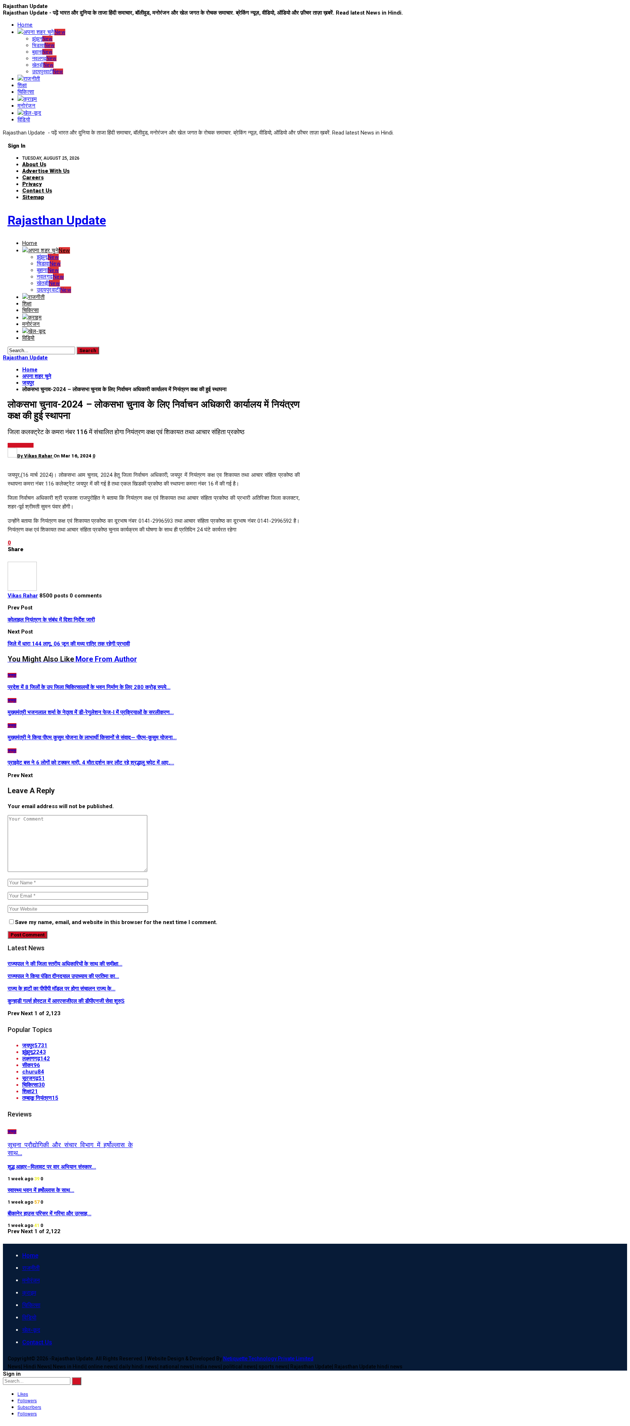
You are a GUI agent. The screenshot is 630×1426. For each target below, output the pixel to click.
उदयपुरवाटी (47, 71)
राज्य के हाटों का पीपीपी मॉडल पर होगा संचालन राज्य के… (62, 988)
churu (33, 1071)
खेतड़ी (43, 65)
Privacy (32, 184)
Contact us (37, 190)
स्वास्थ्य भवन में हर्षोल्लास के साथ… (41, 1190)
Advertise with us (46, 171)
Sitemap (33, 197)
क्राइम (30, 99)
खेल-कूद (32, 113)
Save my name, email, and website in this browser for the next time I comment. (116, 922)
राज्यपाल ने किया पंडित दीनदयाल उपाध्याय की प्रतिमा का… (63, 976)
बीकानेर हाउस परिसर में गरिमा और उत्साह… (50, 1213)
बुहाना (42, 52)
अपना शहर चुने (44, 32)
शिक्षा (22, 85)
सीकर (31, 1065)
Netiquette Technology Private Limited (268, 1358)
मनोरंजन (26, 105)
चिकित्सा (26, 92)
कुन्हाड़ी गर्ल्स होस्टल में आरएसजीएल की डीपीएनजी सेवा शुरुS (66, 1001)
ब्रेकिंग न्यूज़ (25, 445)
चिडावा (43, 45)
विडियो (24, 119)
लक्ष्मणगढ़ (36, 1058)
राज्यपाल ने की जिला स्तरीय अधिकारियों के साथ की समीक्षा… (65, 964)
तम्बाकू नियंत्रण (40, 1098)
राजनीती (31, 78)
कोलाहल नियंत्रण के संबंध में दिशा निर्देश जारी (51, 619)
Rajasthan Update (57, 220)
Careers (33, 177)
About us (34, 164)
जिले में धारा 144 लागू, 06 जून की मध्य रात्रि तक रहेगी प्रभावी (69, 643)
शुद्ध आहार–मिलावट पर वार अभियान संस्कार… (52, 1167)
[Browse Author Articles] (22, 589)
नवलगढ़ (44, 58)
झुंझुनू (42, 39)
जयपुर (12, 445)
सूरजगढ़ (33, 1078)
